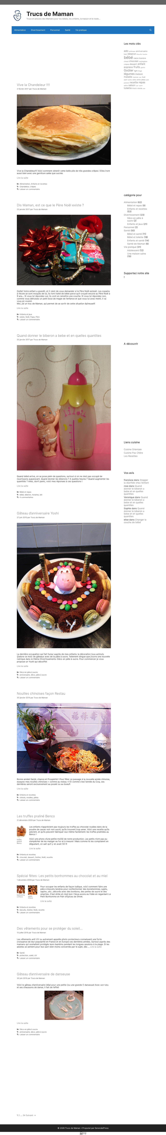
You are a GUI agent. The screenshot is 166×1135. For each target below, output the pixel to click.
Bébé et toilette (135, 237)
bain (125, 54)
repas (142, 82)
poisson (126, 83)
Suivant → (31, 1115)
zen (144, 88)
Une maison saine (136, 253)
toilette (128, 88)
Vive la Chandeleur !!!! (33, 85)
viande (139, 88)
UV (35, 955)
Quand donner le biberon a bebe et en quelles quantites (59, 336)
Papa (32, 317)
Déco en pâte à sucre (29, 672)
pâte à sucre (41, 675)
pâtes (36, 797)
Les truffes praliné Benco (36, 816)
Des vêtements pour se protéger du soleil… (50, 928)
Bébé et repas (25, 492)
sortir (141, 85)
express (128, 67)
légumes (129, 73)
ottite (139, 80)
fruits (137, 67)
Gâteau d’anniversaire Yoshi (38, 513)
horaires (35, 495)
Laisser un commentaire (30, 189)
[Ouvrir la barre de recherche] (150, 30)
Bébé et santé (134, 234)
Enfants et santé (135, 240)
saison (131, 85)
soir (137, 85)
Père (38, 317)
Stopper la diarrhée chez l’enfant (136, 481)
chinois (22, 797)
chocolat (23, 857)
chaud (126, 61)
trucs (134, 88)
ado (126, 51)
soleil (31, 955)
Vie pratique (81, 30)
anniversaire (25, 675)
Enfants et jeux (26, 314)
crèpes (33, 187)
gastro (143, 67)
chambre (142, 58)
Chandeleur (24, 187)
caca (136, 58)
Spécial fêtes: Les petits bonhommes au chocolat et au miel (62, 876)
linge (140, 71)
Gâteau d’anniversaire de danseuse (43, 974)
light (136, 71)
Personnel (55, 30)
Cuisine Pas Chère (133, 453)
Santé (67, 30)
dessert (31, 857)
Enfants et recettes (39, 184)
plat (147, 80)
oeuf (125, 80)
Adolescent (133, 250)
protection (24, 955)
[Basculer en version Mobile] (83, 1133)
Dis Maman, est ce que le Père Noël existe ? (50, 205)
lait (41, 495)
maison (139, 74)
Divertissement (38, 30)
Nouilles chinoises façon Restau (41, 693)
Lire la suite (22, 177)
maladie (128, 77)
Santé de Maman (136, 243)
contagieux (143, 61)
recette (50, 857)
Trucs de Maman (49, 13)
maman (135, 77)
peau (143, 80)
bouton (145, 54)
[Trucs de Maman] (17, 15)
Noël (27, 317)
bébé (22, 495)
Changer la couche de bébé (135, 521)
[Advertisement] (64, 55)
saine (126, 85)
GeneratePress (102, 1128)
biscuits (23, 910)
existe (22, 317)
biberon (28, 495)
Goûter (38, 857)
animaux (132, 51)
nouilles (29, 797)
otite (134, 80)
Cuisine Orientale (133, 449)
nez (140, 77)
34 (24, 1115)
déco (33, 675)
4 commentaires (26, 497)
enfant (141, 63)
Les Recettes (130, 456)
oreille (130, 80)
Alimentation (20, 30)
